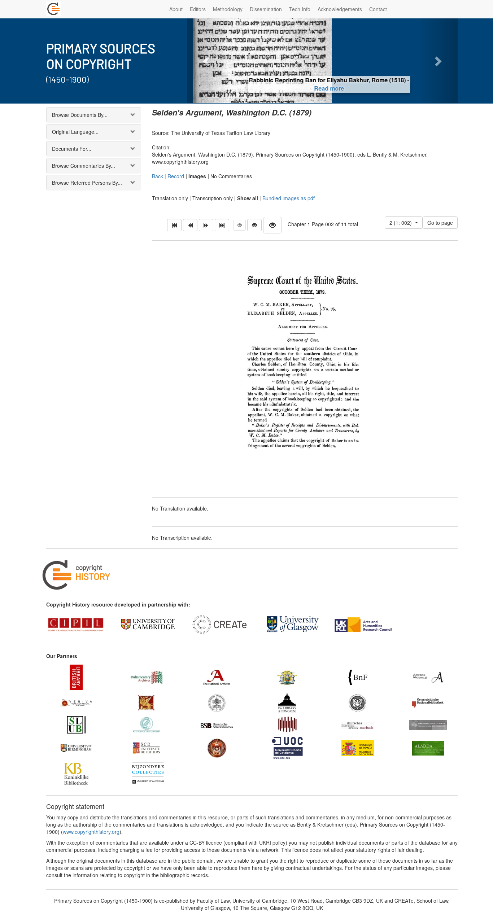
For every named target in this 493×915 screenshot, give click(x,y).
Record (175, 176)
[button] (207, 61)
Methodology (228, 9)
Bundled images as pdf (288, 198)
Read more (322, 88)
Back (157, 176)
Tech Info (299, 9)
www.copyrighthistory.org (91, 831)
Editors (198, 9)
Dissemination (266, 9)
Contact (378, 9)
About (176, 9)
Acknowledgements (340, 9)
